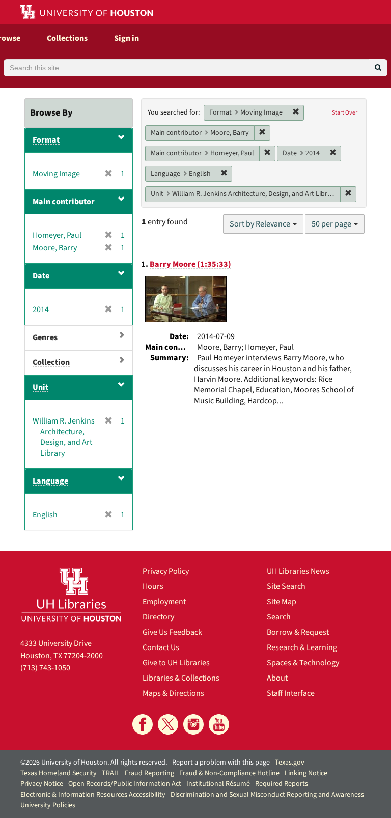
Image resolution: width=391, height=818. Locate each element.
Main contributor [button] (64, 201)
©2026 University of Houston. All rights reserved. (93, 762)
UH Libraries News (298, 571)
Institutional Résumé (218, 784)
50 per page (332, 224)
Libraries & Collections (181, 678)
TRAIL (111, 773)
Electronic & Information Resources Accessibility (92, 794)
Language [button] (50, 481)
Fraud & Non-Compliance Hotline (229, 773)
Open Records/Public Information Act (124, 784)
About (277, 678)
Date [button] (41, 275)
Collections (67, 38)
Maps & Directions (173, 693)
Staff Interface (291, 693)
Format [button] (46, 140)
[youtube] (219, 724)
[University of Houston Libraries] (71, 594)
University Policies (47, 805)
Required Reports (281, 784)
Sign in (126, 38)
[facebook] (142, 724)
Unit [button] (40, 387)
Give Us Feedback (172, 632)
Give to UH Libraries (176, 662)
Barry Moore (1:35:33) (190, 264)
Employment (164, 601)
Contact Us (161, 647)
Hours (153, 586)
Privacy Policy (166, 571)
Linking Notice (306, 773)
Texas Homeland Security (58, 773)
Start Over (344, 112)
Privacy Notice (41, 784)
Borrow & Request (298, 632)
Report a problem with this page (221, 762)
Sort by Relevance (261, 224)
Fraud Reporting (149, 773)
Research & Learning (302, 647)
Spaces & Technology (303, 662)
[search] (378, 67)
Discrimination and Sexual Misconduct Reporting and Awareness (267, 794)
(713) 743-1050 (45, 667)
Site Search (286, 586)
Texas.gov (289, 762)
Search (279, 617)
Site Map (281, 601)
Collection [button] (51, 362)
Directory (158, 617)
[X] (168, 724)
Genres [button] (45, 337)
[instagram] (193, 724)
